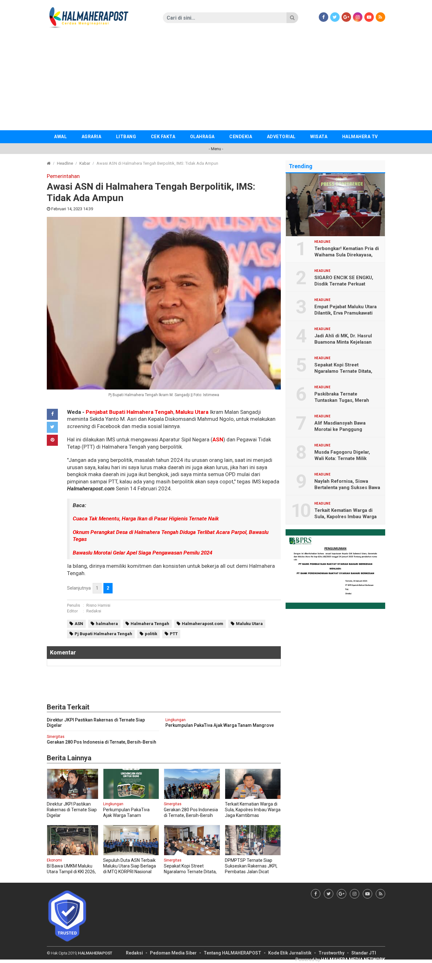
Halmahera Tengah (150, 623)
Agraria (92, 136)
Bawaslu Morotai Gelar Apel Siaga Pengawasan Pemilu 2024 (142, 552)
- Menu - (216, 148)
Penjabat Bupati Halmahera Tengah (129, 412)
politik (151, 633)
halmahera (107, 623)
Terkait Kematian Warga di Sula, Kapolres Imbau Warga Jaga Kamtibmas (345, 516)
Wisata (318, 136)
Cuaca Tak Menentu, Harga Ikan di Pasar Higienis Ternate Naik (146, 518)
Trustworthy (331, 952)
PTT (174, 633)
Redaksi (93, 611)
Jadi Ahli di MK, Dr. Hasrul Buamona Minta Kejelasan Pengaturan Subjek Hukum (344, 342)
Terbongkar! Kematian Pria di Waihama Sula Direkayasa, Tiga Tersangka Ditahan (346, 255)
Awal (60, 136)
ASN (218, 439)
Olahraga (202, 136)
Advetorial (281, 136)
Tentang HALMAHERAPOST (232, 952)
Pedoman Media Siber (173, 952)
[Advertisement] (216, 83)
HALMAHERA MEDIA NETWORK (353, 959)
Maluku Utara (192, 412)
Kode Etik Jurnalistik (290, 952)
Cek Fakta (163, 136)
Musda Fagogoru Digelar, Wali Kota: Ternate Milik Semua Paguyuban (342, 458)
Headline (65, 163)
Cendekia (240, 136)
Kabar (84, 163)
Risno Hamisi (98, 605)
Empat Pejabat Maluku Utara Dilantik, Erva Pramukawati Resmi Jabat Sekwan (345, 313)
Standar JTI (363, 952)
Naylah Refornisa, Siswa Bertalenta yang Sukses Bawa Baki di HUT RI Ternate (347, 487)
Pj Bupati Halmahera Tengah (103, 633)
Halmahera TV (360, 136)
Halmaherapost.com (202, 623)
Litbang (126, 136)
